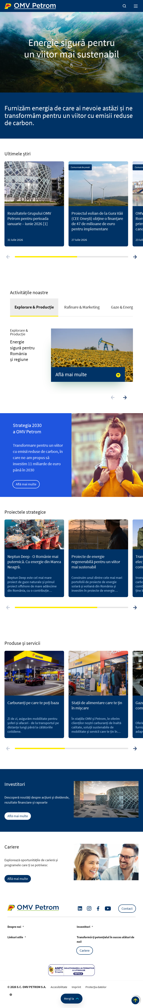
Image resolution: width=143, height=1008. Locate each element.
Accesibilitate (59, 987)
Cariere (85, 950)
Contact (127, 908)
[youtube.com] (108, 908)
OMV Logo (10, 5)
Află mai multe (26, 484)
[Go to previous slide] (8, 257)
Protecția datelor (96, 987)
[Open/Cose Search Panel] (124, 5)
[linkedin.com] (80, 908)
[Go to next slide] (135, 257)
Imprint (76, 987)
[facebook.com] (98, 908)
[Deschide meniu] (136, 6)
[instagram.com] (89, 908)
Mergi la (69, 998)
